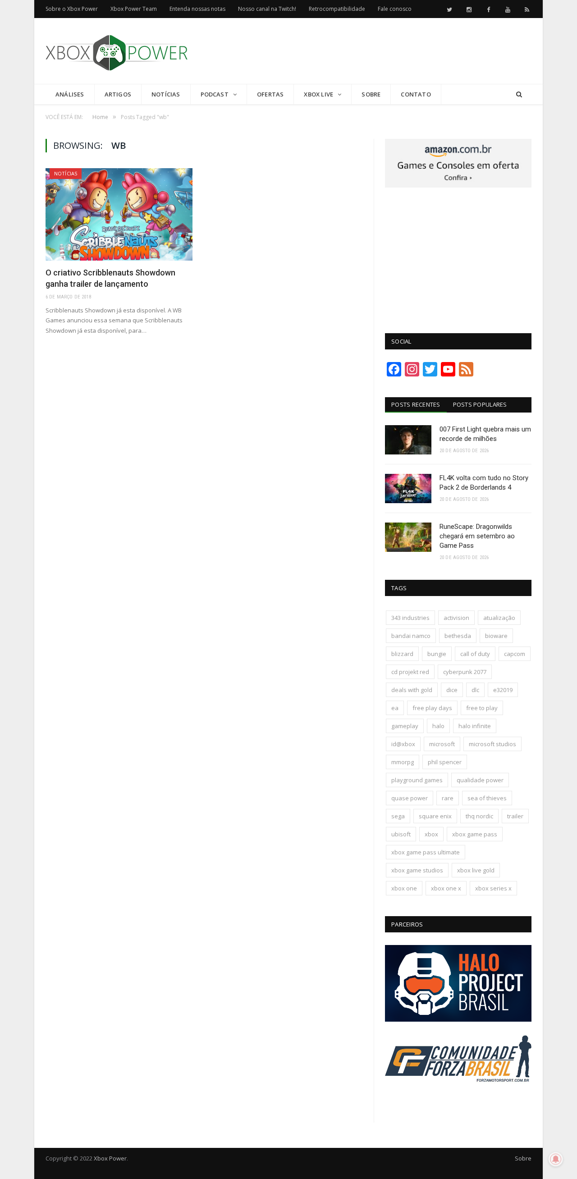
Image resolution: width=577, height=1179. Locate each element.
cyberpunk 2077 (464, 672)
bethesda (457, 636)
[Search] (519, 94)
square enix (435, 816)
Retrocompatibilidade (337, 9)
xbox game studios (417, 870)
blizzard (402, 654)
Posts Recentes (415, 404)
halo (438, 726)
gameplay (404, 726)
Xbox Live (318, 94)
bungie (436, 654)
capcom (514, 654)
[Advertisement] (367, 51)
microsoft (442, 744)
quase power (409, 798)
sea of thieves (487, 798)
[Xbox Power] (117, 50)
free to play (482, 708)
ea (394, 708)
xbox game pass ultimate (425, 852)
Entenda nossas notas (197, 9)
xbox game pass (474, 834)
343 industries (410, 618)
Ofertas (270, 94)
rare (447, 798)
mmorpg (402, 762)
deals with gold (411, 690)
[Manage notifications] (556, 1159)
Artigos (118, 94)
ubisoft (401, 834)
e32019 (503, 690)
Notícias (165, 94)
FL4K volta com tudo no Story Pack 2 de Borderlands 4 (484, 482)
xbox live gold (476, 870)
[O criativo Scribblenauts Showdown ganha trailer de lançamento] (119, 214)
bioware (496, 636)
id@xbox (403, 744)
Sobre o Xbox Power (72, 9)
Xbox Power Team (133, 9)
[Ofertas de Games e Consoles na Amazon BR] (458, 185)
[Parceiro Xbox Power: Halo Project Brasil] (458, 1019)
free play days (432, 708)
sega (398, 816)
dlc (475, 690)
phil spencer (445, 762)
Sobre (371, 94)
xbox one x (446, 888)
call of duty (475, 654)
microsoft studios (492, 744)
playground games (417, 780)
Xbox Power (110, 1158)
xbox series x (493, 888)
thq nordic (479, 816)
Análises (69, 94)
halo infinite (474, 726)
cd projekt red (410, 672)
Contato (415, 94)
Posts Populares (480, 404)
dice (452, 690)
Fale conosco (395, 9)
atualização (499, 618)
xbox (431, 834)
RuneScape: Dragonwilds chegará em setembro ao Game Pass (477, 536)
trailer (515, 816)
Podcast (215, 94)
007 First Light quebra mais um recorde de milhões (485, 434)
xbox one (404, 888)
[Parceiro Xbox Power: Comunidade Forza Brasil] (458, 1099)
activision (456, 618)
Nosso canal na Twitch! (267, 9)
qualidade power (480, 780)
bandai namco (410, 636)
